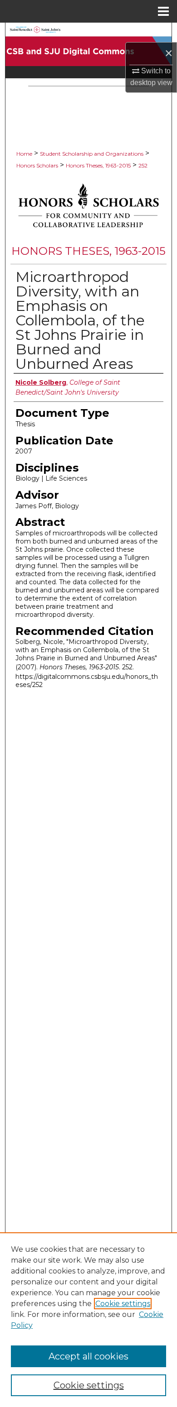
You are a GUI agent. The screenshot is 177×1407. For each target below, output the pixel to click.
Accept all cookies (88, 1356)
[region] (88, 1319)
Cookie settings (122, 1303)
